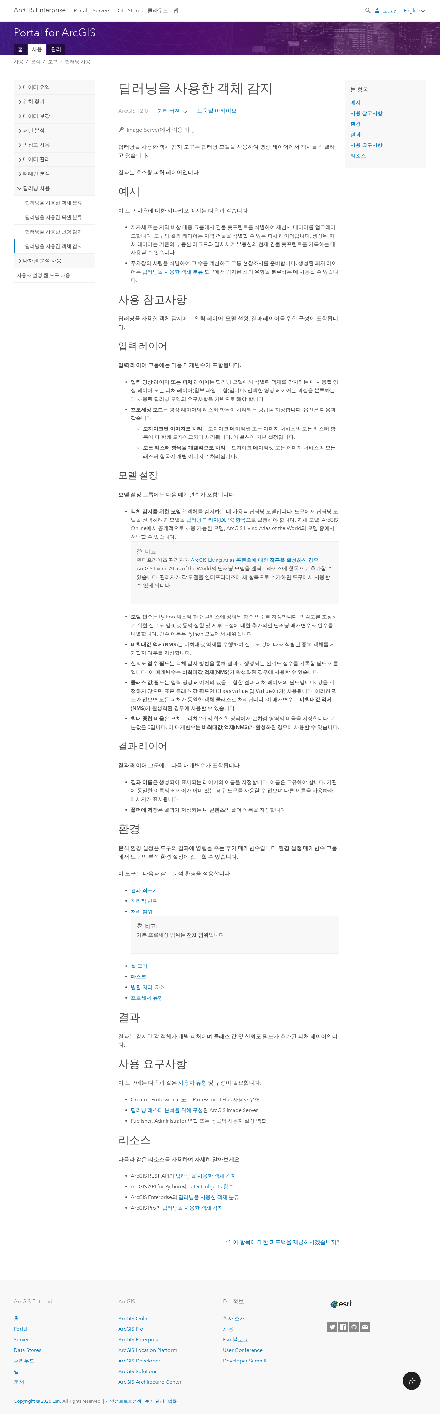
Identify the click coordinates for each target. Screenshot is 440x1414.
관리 (56, 49)
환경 (355, 124)
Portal (80, 10)
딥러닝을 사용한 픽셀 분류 (53, 217)
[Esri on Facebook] (343, 1327)
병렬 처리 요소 (147, 987)
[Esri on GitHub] (354, 1327)
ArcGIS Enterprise (40, 10)
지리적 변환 (144, 901)
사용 (37, 49)
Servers (101, 10)
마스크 (138, 977)
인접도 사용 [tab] (36, 145)
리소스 (358, 156)
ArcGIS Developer (139, 1361)
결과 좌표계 (144, 890)
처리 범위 (142, 912)
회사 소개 (234, 1318)
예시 (355, 102)
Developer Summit (245, 1361)
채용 (228, 1329)
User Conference (243, 1350)
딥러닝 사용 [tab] (36, 188)
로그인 (390, 10)
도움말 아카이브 (216, 111)
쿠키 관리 (154, 1401)
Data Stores (129, 10)
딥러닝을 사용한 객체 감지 (53, 246)
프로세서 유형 (147, 998)
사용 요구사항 (366, 145)
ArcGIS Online (134, 1318)
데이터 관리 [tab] (36, 159)
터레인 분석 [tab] (36, 174)
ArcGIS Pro (130, 1329)
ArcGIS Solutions (137, 1371)
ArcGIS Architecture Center (150, 1382)
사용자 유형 (192, 1082)
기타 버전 (169, 111)
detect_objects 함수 (210, 1186)
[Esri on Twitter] (332, 1327)
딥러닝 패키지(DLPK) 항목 (216, 520)
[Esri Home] (341, 1304)
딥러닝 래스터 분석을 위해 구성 (167, 1110)
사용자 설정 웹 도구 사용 (43, 275)
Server (21, 1339)
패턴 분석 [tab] (34, 130)
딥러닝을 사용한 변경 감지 (53, 232)
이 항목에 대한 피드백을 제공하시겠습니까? (286, 1242)
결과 (355, 134)
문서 (19, 1382)
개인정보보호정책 (123, 1401)
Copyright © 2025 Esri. (37, 1401)
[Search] (368, 10)
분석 (36, 62)
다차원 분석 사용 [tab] (42, 261)
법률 (172, 1401)
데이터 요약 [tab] (36, 87)
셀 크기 (139, 966)
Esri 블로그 (235, 1339)
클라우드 (158, 10)
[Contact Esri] (365, 1327)
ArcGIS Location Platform (147, 1350)
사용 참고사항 (366, 113)
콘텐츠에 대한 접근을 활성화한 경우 (255, 560)
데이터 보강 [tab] (36, 116)
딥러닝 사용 (78, 62)
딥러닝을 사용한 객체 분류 (53, 203)
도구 (53, 62)
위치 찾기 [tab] (34, 102)
